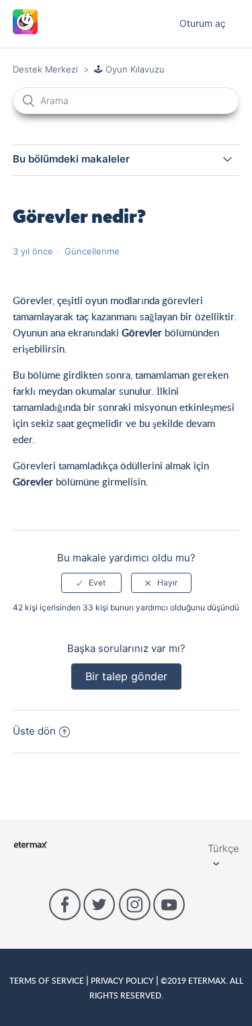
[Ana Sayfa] (25, 30)
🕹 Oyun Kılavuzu (129, 69)
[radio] (91, 583)
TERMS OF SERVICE (47, 980)
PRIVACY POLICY (122, 980)
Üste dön (34, 731)
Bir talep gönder (126, 676)
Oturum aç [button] (202, 23)
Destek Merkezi (45, 69)
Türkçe (223, 848)
